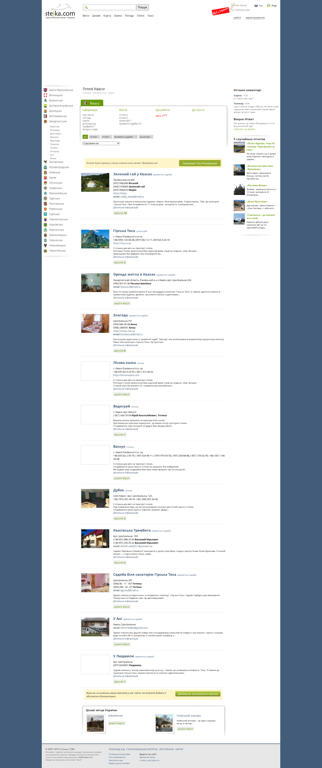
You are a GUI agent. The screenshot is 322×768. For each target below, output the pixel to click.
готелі (94, 136)
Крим (52, 177)
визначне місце (147, 757)
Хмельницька (57, 235)
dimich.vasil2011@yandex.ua (136, 546)
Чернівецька (57, 245)
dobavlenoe (115, 715)
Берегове (54, 126)
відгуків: (120, 213)
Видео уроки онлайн (119, 763)
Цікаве (96, 15)
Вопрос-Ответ (244, 119)
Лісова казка (128, 362)
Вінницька (56, 95)
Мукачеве (55, 140)
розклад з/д (89, 123)
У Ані (127, 618)
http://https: (120, 193)
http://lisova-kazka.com (126, 375)
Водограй (125, 406)
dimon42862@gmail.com (134, 627)
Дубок (122, 490)
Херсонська (56, 229)
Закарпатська (58, 121)
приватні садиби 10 (130, 123)
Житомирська (58, 116)
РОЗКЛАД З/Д (117, 749)
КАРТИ (179, 749)
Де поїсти (198, 110)
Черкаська (56, 240)
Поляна (54, 147)
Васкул (123, 446)
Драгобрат (55, 133)
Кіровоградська (59, 167)
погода (87, 117)
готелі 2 (123, 114)
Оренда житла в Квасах (144, 274)
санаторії (146, 136)
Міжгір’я (54, 137)
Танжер (238, 103)
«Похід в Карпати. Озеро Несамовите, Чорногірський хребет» (261, 146)
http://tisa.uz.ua (122, 243)
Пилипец (54, 144)
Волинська (56, 100)
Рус (261, 5)
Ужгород (54, 151)
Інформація (90, 110)
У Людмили (133, 656)
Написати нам (243, 9)
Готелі (140, 15)
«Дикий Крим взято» (257, 201)
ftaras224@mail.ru (130, 286)
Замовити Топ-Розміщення (200, 163)
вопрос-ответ (90, 129)
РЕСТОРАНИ (167, 749)
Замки (118, 15)
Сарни (238, 95)
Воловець (55, 130)
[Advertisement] (161, 53)
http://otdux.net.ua (124, 331)
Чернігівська (57, 250)
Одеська (54, 198)
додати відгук (122, 303)
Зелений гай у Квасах (142, 174)
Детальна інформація (125, 207)
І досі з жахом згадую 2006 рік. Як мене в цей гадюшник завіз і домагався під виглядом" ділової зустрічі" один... (256, 109)
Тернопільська (58, 219)
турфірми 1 (89, 126)
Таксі (150, 15)
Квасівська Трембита (142, 530)
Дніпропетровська (61, 105)
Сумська (54, 214)
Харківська (56, 224)
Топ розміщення (117, 757)
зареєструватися (255, 17)
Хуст (52, 154)
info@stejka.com (85, 757)
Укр (274, 5)
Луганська (55, 182)
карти (86, 120)
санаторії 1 (125, 120)
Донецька (55, 111)
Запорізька (56, 162)
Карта (107, 15)
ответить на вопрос (244, 129)
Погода (129, 15)
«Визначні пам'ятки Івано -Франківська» (260, 167)
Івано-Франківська (61, 90)
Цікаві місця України (101, 710)
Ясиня (53, 158)
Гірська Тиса (130, 230)
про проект (241, 5)
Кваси (111, 92)
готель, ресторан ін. (150, 760)
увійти (237, 17)
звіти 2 (159, 115)
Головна (87, 92)
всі (85, 136)
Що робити (163, 110)
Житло (123, 110)
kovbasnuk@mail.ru (131, 334)
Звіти (85, 15)
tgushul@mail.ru (129, 590)
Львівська (55, 188)
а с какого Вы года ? (244, 98)
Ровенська (55, 209)
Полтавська (56, 203)
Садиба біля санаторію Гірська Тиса (154, 574)
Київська (54, 172)
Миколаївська (58, 193)
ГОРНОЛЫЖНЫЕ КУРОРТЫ (142, 749)
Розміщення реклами (119, 754)
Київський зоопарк (189, 715)
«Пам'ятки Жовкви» (257, 185)
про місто (88, 114)
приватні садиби (125, 136)
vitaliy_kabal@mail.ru (132, 196)
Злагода (130, 315)
